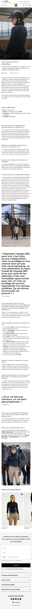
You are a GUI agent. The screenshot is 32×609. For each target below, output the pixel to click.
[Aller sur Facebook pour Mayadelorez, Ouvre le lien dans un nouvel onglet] (13, 599)
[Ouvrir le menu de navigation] (2, 5)
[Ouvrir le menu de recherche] (5, 5)
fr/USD (16, 602)
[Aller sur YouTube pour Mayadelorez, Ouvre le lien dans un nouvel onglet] (16, 599)
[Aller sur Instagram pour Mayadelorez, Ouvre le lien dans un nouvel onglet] (11, 599)
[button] (13, 2)
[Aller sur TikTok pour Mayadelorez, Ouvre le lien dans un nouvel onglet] (20, 599)
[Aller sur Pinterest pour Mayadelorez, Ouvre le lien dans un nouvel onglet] (18, 599)
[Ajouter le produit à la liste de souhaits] (22, 494)
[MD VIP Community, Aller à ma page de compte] (24, 5)
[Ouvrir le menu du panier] (29, 5)
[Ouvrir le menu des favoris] (26, 5)
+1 (4, 557)
